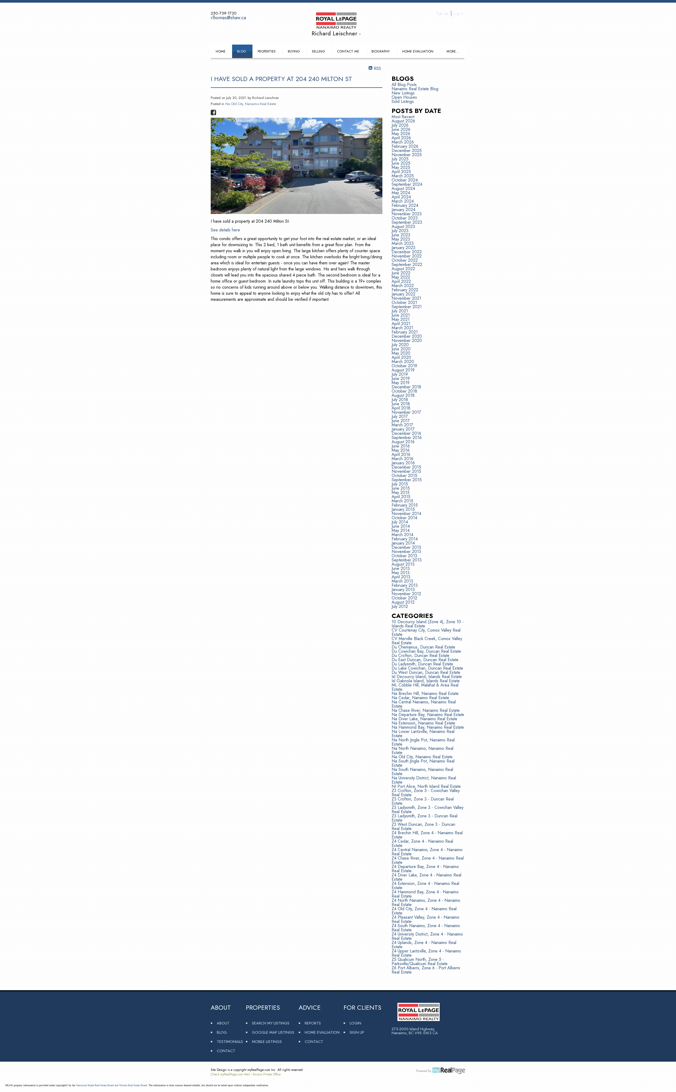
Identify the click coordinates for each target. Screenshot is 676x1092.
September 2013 (407, 560)
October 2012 (404, 598)
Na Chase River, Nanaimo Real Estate (426, 710)
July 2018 (400, 400)
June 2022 (401, 273)
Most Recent (403, 117)
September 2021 (407, 307)
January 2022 (403, 294)
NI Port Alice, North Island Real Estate (426, 786)
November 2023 (407, 214)
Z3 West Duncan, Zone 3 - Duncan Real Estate (423, 826)
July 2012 (400, 606)
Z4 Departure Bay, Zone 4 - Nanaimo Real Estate (425, 869)
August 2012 (403, 602)
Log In (458, 13)
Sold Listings (403, 101)
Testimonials (230, 1041)
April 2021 (401, 324)
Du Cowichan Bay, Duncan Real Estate (426, 651)
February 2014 (405, 539)
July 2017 (400, 416)
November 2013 (406, 552)
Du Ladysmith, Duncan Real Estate (422, 664)
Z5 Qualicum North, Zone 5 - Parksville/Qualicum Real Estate (420, 961)
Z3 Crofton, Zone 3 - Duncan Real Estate (423, 801)
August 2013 (403, 564)
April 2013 (401, 577)
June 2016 (401, 446)
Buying (294, 51)
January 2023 (403, 248)
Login (355, 1023)
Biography (381, 51)
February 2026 (405, 146)
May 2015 (401, 492)
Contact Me (348, 51)
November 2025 (407, 155)
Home (221, 51)
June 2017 (401, 421)
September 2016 (407, 438)
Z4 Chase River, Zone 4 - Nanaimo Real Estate (428, 860)
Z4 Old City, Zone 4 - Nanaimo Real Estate (424, 911)
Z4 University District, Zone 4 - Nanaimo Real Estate (427, 936)
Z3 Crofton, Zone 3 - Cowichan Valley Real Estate (426, 793)
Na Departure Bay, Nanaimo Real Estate (428, 715)
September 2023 (407, 222)
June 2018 (401, 404)
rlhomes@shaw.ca (228, 17)
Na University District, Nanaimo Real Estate (424, 780)
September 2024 (407, 184)
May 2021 (401, 319)
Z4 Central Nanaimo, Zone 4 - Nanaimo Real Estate (427, 852)
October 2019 (404, 366)
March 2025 (403, 176)
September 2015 (407, 480)
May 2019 (401, 383)
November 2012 (406, 594)
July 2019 (400, 374)
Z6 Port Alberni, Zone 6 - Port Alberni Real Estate (426, 970)
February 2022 (405, 290)
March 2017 (402, 425)
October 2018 (404, 391)
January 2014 (403, 543)
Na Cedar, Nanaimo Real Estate (420, 698)
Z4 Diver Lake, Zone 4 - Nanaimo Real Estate (426, 877)
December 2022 (407, 252)
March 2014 (402, 535)
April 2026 (401, 138)
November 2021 (406, 298)
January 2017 (403, 429)
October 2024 (405, 180)
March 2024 (403, 201)
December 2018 (406, 387)
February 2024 (405, 205)
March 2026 (403, 142)
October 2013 (404, 556)
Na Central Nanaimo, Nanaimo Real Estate (424, 704)
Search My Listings (270, 1023)
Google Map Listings (273, 1032)
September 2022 (407, 264)
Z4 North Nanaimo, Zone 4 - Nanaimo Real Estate (426, 902)
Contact (226, 1050)
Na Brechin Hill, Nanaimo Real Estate (425, 693)
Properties (267, 51)
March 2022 (403, 286)
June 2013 (401, 568)
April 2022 (401, 281)
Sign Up (442, 13)
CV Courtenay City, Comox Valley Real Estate (426, 632)
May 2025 (401, 167)
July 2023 (400, 231)
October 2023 (405, 218)
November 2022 (407, 256)
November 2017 (406, 412)
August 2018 (403, 395)
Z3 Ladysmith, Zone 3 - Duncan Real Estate (424, 818)
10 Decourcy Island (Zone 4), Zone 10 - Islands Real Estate (428, 624)
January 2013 (403, 589)
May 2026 (401, 134)
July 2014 (400, 522)
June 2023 (401, 235)
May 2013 (401, 573)
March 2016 (402, 459)
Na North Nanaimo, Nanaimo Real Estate (422, 750)
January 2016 (403, 463)
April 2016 (401, 454)
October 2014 (404, 518)
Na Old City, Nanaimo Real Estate (251, 103)
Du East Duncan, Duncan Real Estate (425, 660)
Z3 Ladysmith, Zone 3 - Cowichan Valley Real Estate (427, 809)
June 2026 (401, 129)
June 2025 (401, 163)
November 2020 (407, 340)
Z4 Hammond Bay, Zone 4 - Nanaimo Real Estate (425, 894)
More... (453, 51)
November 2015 (406, 471)
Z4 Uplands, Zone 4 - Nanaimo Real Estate (424, 945)
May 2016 (401, 450)
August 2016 (403, 442)
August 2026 (403, 121)
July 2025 (400, 159)
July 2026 (400, 125)
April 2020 (401, 357)
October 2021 (404, 302)
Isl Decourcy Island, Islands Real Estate (427, 677)
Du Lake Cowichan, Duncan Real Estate (427, 668)
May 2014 (401, 530)
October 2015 (404, 476)
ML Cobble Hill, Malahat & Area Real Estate (425, 687)
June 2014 (401, 526)
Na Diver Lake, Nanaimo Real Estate (424, 719)
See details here (225, 230)
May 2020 (401, 353)
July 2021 (400, 311)
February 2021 (405, 332)
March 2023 (403, 243)
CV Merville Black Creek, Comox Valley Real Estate (427, 641)
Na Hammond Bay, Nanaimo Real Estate (428, 727)
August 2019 (403, 370)
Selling (318, 51)
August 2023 (403, 226)
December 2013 (406, 547)
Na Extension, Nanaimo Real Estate (423, 723)
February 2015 (405, 505)
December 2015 (406, 467)
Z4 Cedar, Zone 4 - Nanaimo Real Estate (422, 843)
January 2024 (403, 210)
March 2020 (403, 362)
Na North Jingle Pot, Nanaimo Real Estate (423, 742)
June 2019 (401, 378)
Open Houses (404, 97)
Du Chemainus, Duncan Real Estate (423, 647)
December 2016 (406, 433)
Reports (313, 1023)
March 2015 (402, 501)
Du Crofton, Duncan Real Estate (420, 655)
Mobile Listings (267, 1041)
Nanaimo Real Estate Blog (415, 89)
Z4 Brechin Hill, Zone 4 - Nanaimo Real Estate (427, 835)
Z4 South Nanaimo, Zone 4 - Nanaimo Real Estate (426, 928)
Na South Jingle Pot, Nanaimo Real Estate (423, 763)
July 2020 (400, 345)
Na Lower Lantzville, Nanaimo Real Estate (423, 733)
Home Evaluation (417, 51)
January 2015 (403, 509)
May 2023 (401, 239)
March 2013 (402, 581)
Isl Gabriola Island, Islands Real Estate (426, 681)
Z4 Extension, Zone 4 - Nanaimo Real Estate (425, 885)
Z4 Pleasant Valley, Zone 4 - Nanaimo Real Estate (425, 919)
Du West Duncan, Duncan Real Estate (426, 672)
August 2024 (403, 188)
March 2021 (402, 328)
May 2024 (401, 193)
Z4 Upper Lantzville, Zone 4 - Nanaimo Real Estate (426, 953)
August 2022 (403, 269)
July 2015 (400, 484)
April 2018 (401, 408)
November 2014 (406, 514)
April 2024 (401, 197)
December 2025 (407, 150)
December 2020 (407, 336)
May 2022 (401, 277)
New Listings (403, 93)
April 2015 (401, 497)
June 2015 (401, 488)
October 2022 (405, 260)
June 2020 (401, 349)
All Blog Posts (404, 85)
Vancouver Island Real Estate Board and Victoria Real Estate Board (111, 1085)
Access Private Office (267, 1074)
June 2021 (401, 315)
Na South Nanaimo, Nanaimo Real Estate (422, 771)
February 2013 (405, 585)
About (223, 1023)
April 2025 (401, 172)
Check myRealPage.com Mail (230, 1074)
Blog (241, 51)
